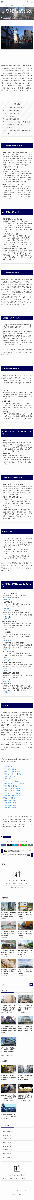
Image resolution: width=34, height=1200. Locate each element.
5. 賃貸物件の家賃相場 (12, 119)
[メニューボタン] (32, 2)
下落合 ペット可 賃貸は (11, 781)
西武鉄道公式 (7, 640)
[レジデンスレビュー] (2, 2)
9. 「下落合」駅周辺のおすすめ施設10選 (17, 130)
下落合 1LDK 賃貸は (10, 800)
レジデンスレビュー (15, 1191)
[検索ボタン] (28, 2)
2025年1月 (7, 1153)
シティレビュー (7, 17)
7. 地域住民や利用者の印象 (13, 125)
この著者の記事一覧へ (17, 887)
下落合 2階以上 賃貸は (10, 776)
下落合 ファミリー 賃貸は (11, 793)
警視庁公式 (6, 649)
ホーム (7, 1191)
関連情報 (6, 681)
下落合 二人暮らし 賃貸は (11, 791)
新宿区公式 (6, 660)
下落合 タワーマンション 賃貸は (13, 783)
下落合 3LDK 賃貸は (10, 805)
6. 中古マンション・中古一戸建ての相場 (17, 122)
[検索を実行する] (31, 984)
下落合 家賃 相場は (9, 807)
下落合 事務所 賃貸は (10, 786)
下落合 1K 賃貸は (9, 798)
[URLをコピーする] (30, 845)
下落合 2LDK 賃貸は (10, 803)
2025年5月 (7, 1139)
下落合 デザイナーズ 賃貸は (12, 795)
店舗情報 (6, 608)
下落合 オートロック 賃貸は (12, 774)
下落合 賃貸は (7, 766)
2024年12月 (7, 1157)
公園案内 (6, 692)
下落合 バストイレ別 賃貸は (12, 771)
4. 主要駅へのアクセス (12, 116)
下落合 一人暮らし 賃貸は (11, 788)
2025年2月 (7, 1150)
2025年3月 (7, 1146)
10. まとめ (8, 133)
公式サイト (6, 599)
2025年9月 (7, 1135)
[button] (3, 845)
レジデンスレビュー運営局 (17, 880)
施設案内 (6, 670)
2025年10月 (7, 1131)
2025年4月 (7, 1142)
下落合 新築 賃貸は (9, 769)
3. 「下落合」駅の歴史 (12, 113)
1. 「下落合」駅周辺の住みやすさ (15, 107)
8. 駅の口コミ (9, 128)
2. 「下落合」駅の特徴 (12, 110)
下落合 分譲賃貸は (9, 779)
